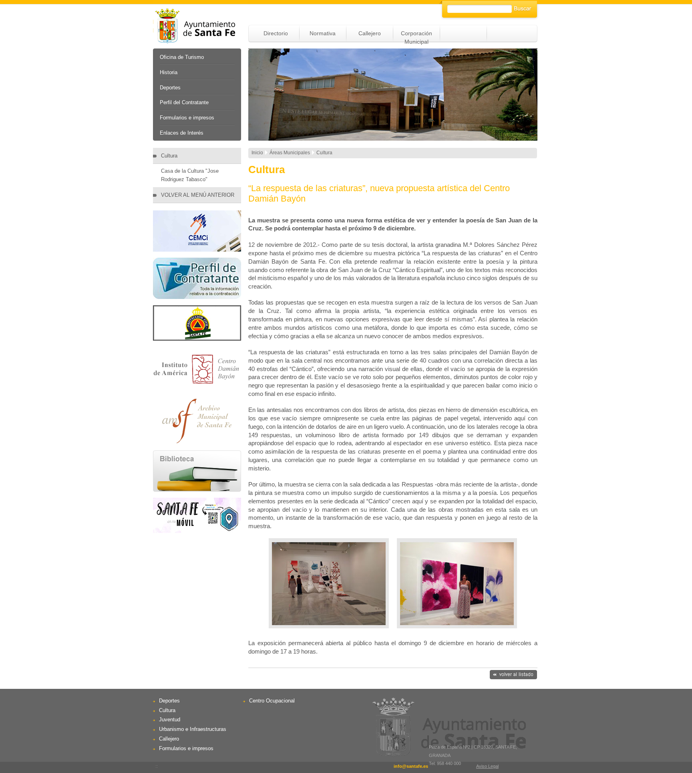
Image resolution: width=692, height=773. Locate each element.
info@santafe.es (411, 766)
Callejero (369, 33)
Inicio (257, 152)
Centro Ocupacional (272, 701)
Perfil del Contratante (184, 102)
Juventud (169, 719)
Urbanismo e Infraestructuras (192, 729)
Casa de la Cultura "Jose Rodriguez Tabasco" (190, 175)
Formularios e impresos (187, 118)
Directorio (276, 33)
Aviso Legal (487, 766)
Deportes (170, 88)
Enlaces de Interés (181, 133)
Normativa (323, 33)
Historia (168, 72)
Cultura (169, 156)
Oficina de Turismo (182, 57)
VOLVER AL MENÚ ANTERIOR (197, 195)
